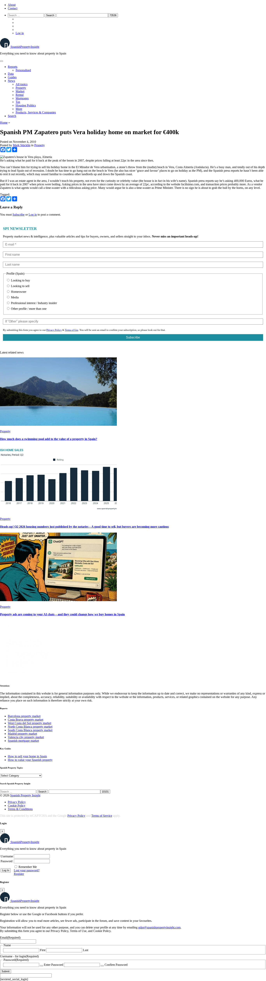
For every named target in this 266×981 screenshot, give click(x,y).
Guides (12, 77)
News (11, 80)
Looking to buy (20, 280)
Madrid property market (22, 733)
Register (19, 874)
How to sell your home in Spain (27, 756)
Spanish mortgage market (23, 740)
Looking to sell (19, 286)
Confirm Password (116, 964)
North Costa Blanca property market (30, 726)
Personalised (23, 70)
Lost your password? (27, 870)
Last (85, 950)
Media (14, 297)
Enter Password (53, 964)
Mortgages (22, 98)
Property (21, 87)
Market (20, 91)
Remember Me (27, 867)
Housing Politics (26, 105)
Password (6, 861)
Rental (20, 94)
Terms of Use (71, 329)
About (12, 4)
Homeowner (18, 291)
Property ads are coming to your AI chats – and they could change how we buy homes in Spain (62, 614)
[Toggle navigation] (1, 61)
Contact (12, 8)
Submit (6, 971)
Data (11, 73)
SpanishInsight (25, 46)
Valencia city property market (26, 737)
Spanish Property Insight (25, 795)
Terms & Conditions (20, 809)
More (19, 109)
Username (7, 856)
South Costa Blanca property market (30, 730)
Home (4, 122)
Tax (18, 102)
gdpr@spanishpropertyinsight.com (159, 927)
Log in (20, 33)
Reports (12, 66)
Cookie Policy (16, 805)
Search (12, 116)
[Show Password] (41, 965)
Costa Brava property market (25, 719)
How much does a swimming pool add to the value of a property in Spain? (48, 439)
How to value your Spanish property (30, 759)
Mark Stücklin (21, 145)
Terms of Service (101, 815)
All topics (21, 84)
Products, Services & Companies (36, 112)
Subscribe (18, 214)
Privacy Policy (54, 329)
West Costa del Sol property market (29, 723)
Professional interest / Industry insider (33, 303)
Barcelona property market (24, 716)
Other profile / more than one (28, 308)
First (42, 950)
